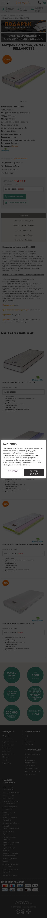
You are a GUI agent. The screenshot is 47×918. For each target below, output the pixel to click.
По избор (13, 471)
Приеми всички (34, 472)
